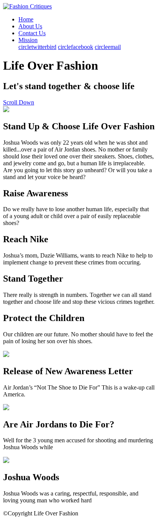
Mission (28, 40)
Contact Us (32, 33)
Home (25, 19)
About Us (30, 26)
